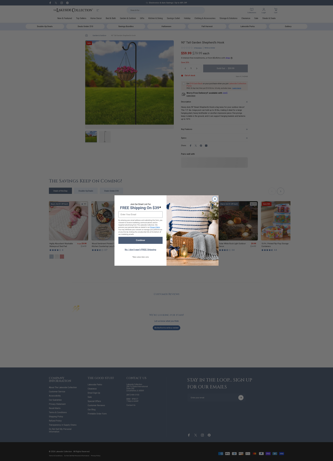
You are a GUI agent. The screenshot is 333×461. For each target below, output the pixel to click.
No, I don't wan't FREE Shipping (140, 250)
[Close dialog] (214, 199)
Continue (140, 240)
